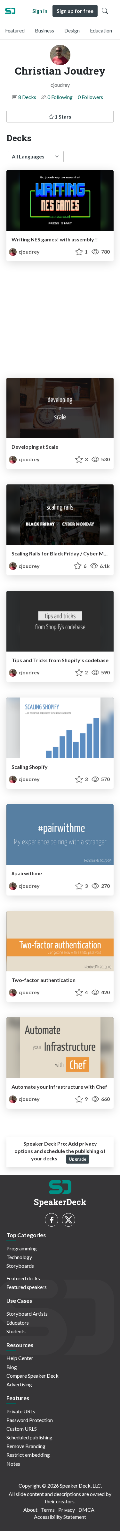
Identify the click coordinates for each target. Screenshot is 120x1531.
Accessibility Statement (60, 1517)
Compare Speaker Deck (32, 1376)
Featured (15, 30)
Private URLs (20, 1411)
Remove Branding (25, 1446)
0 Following (60, 97)
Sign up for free (75, 11)
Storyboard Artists (27, 1313)
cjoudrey (29, 251)
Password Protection (29, 1420)
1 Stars (62, 116)
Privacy (66, 1510)
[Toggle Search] (105, 11)
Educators (17, 1322)
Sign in (39, 11)
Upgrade (77, 1159)
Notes (13, 1464)
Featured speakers (26, 1287)
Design (72, 30)
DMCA (86, 1510)
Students (16, 1331)
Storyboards (20, 1266)
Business (44, 30)
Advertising (19, 1384)
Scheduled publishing (29, 1437)
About (30, 1510)
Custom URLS (21, 1429)
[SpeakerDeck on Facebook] (51, 1220)
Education (101, 30)
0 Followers (90, 97)
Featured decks (23, 1278)
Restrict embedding (28, 1455)
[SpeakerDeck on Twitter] (68, 1220)
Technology (19, 1257)
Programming (21, 1248)
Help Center (19, 1358)
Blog (11, 1367)
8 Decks (27, 97)
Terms (48, 1510)
